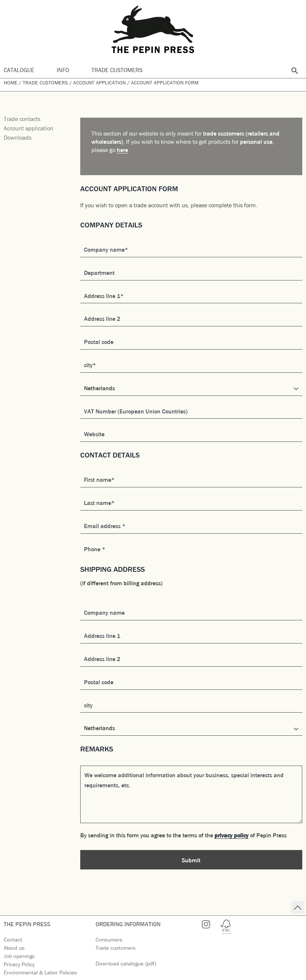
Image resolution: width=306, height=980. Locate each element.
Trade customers (117, 69)
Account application (99, 82)
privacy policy (232, 834)
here (122, 149)
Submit (191, 859)
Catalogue (19, 69)
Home (11, 82)
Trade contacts (22, 118)
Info (63, 69)
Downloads (17, 137)
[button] (295, 70)
